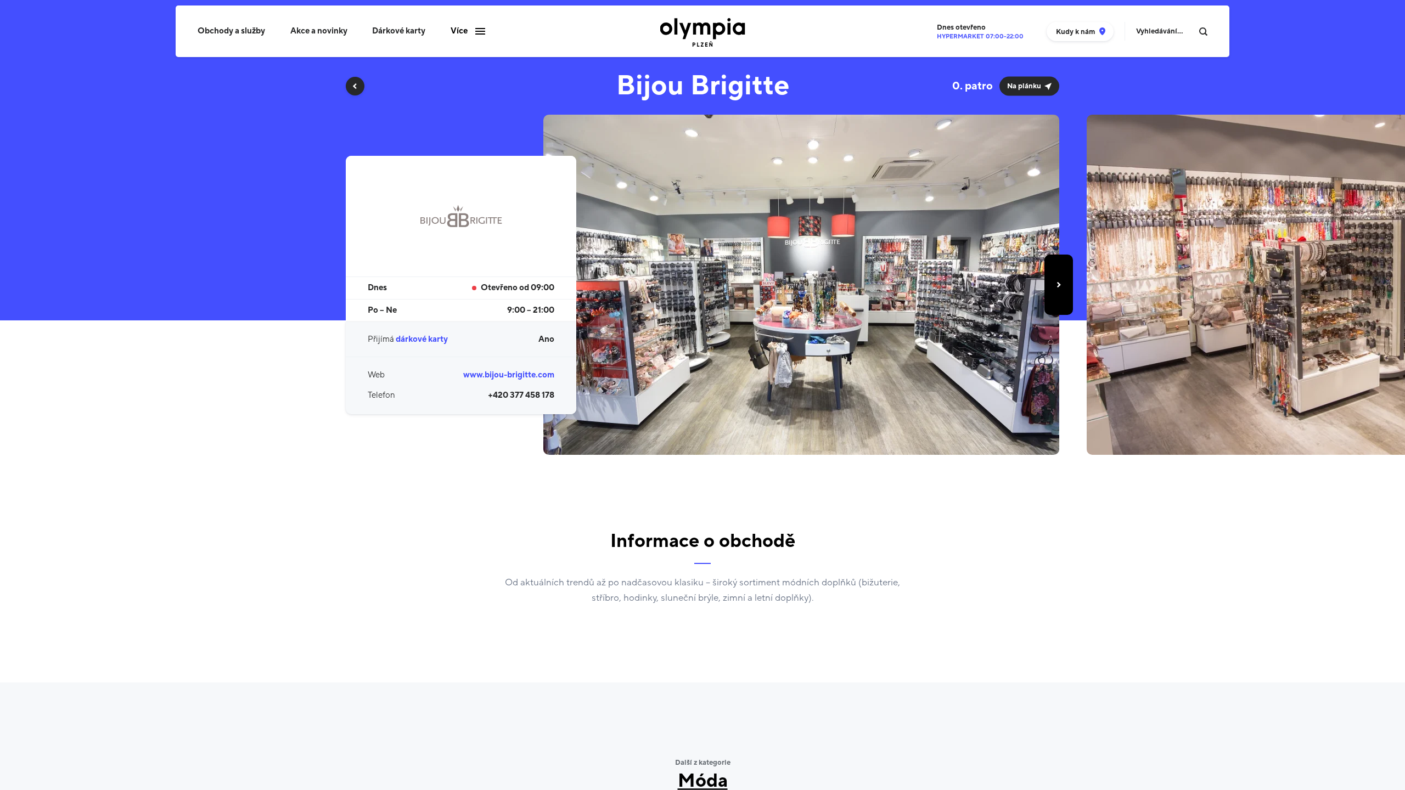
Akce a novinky (318, 31)
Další (1058, 285)
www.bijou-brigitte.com (508, 375)
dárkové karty (422, 339)
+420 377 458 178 (521, 395)
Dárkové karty (398, 31)
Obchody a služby (231, 31)
